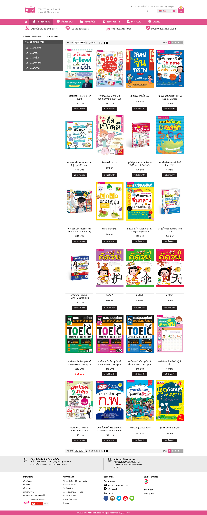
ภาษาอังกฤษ (35, 47)
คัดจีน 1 (169, 295)
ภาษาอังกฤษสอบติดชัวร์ (140, 427)
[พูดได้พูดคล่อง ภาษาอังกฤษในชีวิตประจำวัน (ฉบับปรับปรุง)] (140, 135)
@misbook (112, 489)
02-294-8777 (113, 481)
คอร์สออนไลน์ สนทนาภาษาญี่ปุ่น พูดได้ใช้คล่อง (79, 164)
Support (66, 503)
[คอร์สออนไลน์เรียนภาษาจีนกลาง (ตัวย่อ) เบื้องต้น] (140, 201)
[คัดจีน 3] (109, 268)
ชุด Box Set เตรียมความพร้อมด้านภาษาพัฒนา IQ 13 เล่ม (79, 230)
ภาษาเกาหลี (35, 67)
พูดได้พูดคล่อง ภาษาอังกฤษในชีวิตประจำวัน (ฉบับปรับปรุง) (139, 164)
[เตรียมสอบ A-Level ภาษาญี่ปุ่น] (79, 69)
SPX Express (149, 493)
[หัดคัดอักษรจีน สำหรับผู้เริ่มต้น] (170, 334)
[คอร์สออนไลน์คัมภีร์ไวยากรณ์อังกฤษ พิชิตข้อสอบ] (79, 268)
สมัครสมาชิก (159, 6)
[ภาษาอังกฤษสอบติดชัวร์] (140, 400)
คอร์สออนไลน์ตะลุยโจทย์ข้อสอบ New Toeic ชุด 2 (109, 363)
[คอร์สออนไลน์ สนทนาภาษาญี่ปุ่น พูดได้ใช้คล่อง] (79, 135)
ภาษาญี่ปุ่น (34, 57)
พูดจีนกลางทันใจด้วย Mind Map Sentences (170, 97)
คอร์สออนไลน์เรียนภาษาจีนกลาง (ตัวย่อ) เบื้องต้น (139, 230)
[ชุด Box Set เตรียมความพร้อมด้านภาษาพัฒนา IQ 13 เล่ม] (79, 201)
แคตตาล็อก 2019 (70, 499)
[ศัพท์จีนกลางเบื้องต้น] (140, 69)
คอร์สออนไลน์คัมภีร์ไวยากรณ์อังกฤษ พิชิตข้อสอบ (79, 296)
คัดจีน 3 (109, 295)
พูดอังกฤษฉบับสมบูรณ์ (170, 427)
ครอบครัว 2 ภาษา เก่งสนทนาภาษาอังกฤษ (79, 429)
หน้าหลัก (26, 36)
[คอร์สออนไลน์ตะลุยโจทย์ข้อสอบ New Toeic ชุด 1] (140, 334)
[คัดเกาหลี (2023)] (109, 135)
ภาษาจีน (34, 52)
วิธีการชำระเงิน (81, 481)
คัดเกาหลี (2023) (109, 162)
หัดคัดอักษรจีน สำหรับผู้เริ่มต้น (169, 363)
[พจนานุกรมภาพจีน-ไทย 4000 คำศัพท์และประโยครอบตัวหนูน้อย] (109, 69)
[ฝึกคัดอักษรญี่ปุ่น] (109, 201)
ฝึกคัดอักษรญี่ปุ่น (109, 228)
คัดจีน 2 (139, 295)
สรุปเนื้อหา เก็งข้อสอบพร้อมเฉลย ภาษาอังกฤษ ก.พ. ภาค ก (109, 429)
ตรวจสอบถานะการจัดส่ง (73, 492)
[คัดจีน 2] (140, 268)
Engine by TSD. (124, 513)
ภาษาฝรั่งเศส (36, 62)
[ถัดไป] (181, 42)
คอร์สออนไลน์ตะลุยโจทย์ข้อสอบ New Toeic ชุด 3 (79, 363)
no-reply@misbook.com (118, 485)
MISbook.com (94, 512)
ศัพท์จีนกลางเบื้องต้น (139, 95)
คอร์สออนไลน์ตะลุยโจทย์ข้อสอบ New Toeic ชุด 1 (139, 363)
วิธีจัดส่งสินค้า (68, 488)
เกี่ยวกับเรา (27, 481)
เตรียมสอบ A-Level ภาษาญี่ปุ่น (79, 97)
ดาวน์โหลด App (69, 495)
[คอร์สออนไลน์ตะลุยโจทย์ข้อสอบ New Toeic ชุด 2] (109, 334)
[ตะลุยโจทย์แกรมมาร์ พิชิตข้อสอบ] (170, 201)
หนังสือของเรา (37, 36)
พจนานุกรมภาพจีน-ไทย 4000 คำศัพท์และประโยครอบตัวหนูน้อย (109, 97)
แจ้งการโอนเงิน (69, 484)
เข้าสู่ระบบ (172, 6)
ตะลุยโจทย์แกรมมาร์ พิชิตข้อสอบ (170, 230)
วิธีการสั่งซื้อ (68, 481)
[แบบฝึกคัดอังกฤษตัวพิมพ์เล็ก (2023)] (170, 135)
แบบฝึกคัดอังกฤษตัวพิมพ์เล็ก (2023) (170, 164)
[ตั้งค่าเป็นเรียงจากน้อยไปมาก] (86, 42)
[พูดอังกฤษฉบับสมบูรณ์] (170, 400)
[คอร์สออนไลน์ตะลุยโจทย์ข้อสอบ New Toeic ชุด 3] (79, 334)
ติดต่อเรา (26, 484)
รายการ (101, 42)
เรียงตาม (70, 42)
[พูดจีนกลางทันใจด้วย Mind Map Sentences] (170, 69)
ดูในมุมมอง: (93, 42)
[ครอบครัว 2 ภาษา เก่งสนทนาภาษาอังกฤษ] (79, 400)
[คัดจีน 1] (170, 268)
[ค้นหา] (147, 11)
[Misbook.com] (50, 9)
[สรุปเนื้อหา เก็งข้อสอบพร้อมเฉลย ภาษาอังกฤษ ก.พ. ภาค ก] (109, 400)
